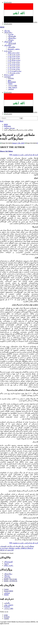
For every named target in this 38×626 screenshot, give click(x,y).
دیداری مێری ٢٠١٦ (14, 69)
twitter (6, 615)
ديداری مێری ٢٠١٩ (14, 65)
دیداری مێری (8, 51)
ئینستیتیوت (7, 76)
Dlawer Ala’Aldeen (6, 151)
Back (1, 121)
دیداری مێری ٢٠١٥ (14, 73)
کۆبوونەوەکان (8, 561)
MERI (2, 27)
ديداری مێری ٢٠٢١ (14, 63)
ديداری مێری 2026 (13, 52)
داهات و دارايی (12, 85)
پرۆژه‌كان (11, 40)
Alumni (6, 594)
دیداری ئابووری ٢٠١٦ (14, 71)
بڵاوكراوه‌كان (8, 41)
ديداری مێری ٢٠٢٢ (14, 62)
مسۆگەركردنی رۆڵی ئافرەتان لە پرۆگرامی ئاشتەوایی (17, 546)
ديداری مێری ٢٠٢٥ (14, 54)
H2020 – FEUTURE (10, 579)
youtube (6, 618)
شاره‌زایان (7, 577)
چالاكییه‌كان (7, 45)
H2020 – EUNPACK (10, 581)
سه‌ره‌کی (7, 30)
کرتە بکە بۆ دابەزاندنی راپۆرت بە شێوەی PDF (23, 154)
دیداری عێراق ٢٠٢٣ (14, 60)
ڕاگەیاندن (7, 603)
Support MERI (8, 591)
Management (12, 82)
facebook (7, 617)
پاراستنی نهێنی (12, 87)
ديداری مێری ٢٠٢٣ (14, 58)
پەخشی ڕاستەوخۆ (14, 49)
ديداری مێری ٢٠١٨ (14, 67)
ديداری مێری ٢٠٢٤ (14, 56)
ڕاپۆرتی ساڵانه (8, 565)
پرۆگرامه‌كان (8, 32)
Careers (10, 83)
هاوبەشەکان (12, 36)
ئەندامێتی (11, 89)
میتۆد (9, 80)
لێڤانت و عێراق (9, 75)
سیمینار (6, 563)
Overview (11, 78)
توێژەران (10, 34)
